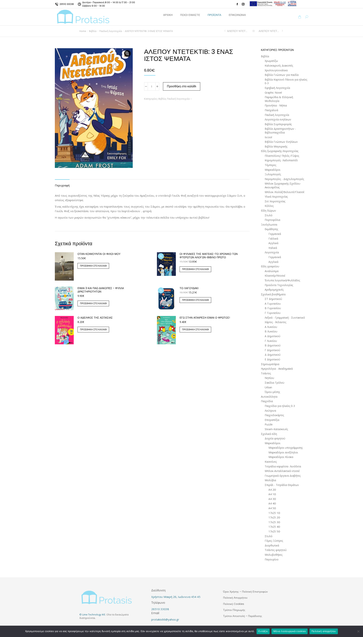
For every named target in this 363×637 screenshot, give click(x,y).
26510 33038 (67, 4)
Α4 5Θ (272, 508)
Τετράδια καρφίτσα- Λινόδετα (283, 466)
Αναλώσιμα (271, 271)
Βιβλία (162, 98)
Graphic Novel (273, 92)
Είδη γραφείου (270, 266)
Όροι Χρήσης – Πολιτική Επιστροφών (245, 592)
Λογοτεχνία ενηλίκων (278, 119)
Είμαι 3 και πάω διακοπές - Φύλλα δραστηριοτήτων (101, 289)
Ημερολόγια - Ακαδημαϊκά (277, 368)
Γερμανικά (274, 234)
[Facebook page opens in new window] (237, 4)
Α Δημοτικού (272, 336)
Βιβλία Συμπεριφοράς (278, 124)
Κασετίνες (271, 461)
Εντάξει (263, 631)
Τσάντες (266, 373)
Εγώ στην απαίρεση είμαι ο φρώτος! (205, 317)
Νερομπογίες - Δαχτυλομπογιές (284, 179)
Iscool (268, 137)
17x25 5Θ (274, 531)
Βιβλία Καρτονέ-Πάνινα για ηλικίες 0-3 (286, 81)
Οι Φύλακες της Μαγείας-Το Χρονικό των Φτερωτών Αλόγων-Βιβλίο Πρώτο (209, 255)
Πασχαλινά (271, 110)
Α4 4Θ (272, 503)
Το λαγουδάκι (189, 288)
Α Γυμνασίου (273, 303)
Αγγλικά (273, 243)
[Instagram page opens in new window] (243, 4)
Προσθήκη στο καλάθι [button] (93, 265)
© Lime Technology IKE (92, 614)
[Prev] (225, 31)
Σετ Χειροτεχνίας (275, 201)
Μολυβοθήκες (273, 554)
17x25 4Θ (274, 526)
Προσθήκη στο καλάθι (181, 86)
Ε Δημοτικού (272, 359)
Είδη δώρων (268, 210)
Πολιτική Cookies (233, 604)
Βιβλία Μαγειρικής (276, 146)
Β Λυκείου (271, 331)
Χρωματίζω (271, 61)
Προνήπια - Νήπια (276, 105)
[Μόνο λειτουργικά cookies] (358, 631)
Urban (268, 387)
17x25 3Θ (274, 522)
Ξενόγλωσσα (269, 224)
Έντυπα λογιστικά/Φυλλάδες (282, 280)
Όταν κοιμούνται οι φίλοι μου (99, 254)
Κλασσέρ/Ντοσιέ (275, 275)
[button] (56, 3)
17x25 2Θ (274, 517)
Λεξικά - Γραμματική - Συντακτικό (285, 317)
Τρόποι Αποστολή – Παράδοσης (242, 616)
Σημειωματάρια (270, 364)
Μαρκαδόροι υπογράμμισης (285, 447)
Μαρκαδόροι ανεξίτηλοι (283, 452)
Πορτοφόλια (272, 220)
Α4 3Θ (272, 499)
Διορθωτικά (272, 545)
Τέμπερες (270, 165)
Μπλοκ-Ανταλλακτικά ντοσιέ (282, 471)
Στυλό (268, 215)
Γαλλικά (273, 238)
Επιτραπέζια (272, 420)
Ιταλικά (272, 248)
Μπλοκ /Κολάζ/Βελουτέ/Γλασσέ (284, 192)
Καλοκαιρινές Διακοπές (279, 65)
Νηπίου (269, 378)
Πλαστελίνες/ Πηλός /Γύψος (282, 156)
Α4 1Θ (272, 494)
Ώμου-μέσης (272, 392)
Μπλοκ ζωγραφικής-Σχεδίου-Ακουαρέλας (283, 185)
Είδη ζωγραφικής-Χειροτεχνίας (279, 151)
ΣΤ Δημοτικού (273, 299)
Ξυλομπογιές (273, 174)
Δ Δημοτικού (273, 354)
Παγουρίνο (271, 559)
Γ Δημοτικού (272, 350)
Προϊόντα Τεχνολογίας (279, 285)
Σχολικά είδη (269, 434)
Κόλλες (269, 206)
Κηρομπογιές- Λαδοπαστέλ (281, 160)
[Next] (282, 31)
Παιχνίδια (267, 401)
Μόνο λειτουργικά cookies (289, 631)
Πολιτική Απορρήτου (235, 598)
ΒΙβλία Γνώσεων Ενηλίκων (281, 142)
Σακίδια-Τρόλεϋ (274, 382)
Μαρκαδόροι (272, 169)
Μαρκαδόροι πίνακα (280, 457)
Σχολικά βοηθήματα (273, 294)
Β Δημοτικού (273, 345)
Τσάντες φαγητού (276, 550)
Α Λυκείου (271, 327)
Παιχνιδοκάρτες (274, 415)
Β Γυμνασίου (273, 308)
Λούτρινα (270, 410)
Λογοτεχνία (272, 252)
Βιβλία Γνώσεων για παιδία (282, 75)
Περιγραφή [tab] (62, 185)
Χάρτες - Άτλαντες (275, 322)
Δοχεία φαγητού (275, 438)
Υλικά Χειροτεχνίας (276, 196)
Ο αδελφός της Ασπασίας (95, 317)
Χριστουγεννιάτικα (276, 70)
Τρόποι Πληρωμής (234, 610)
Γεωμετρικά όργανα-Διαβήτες (283, 475)
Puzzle (269, 424)
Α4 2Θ (272, 489)
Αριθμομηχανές (274, 289)
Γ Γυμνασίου (273, 313)
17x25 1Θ (274, 513)
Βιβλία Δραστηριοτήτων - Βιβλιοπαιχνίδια (280, 130)
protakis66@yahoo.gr (165, 619)
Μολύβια (270, 480)
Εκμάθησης (271, 229)
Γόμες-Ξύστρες (274, 540)
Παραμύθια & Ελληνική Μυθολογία (279, 99)
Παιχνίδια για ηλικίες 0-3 (280, 406)
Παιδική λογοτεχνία (178, 98)
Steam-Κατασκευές (276, 429)
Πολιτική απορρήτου (323, 631)
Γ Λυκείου (271, 341)
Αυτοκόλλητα (269, 396)
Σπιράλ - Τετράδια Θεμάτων (282, 485)
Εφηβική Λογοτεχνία (277, 88)
